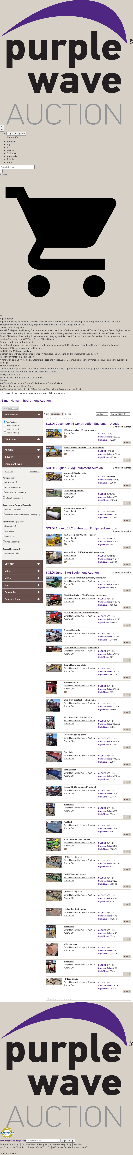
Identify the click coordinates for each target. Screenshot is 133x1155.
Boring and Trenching (108, 330)
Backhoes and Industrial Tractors (81, 330)
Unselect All (34, 471)
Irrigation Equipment (100, 321)
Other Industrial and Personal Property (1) (22, 515)
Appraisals (11, 156)
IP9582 (49, 979)
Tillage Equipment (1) (14, 498)
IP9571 (49, 787)
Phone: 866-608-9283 (39, 1147)
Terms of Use (28, 1144)
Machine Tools (7, 377)
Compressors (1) (12, 553)
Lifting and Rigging (86, 368)
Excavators (74, 333)
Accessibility (59, 1144)
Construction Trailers (21, 383)
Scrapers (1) (10, 536)
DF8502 (49, 578)
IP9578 (49, 770)
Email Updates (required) (13, 1140)
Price (105, 437)
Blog (69, 1144)
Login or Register (16, 133)
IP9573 (49, 944)
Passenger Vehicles (89, 360)
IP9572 (49, 822)
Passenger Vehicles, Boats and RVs (18, 356)
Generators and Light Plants (62, 368)
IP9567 (49, 735)
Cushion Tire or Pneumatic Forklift (17, 354)
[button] (66, 307)
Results (10, 150)
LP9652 (49, 508)
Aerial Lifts (5, 330)
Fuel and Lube (41, 368)
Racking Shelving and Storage (64, 354)
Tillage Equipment (75, 324)
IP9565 (49, 682)
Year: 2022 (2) (12, 433)
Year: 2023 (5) (12, 429)
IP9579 (49, 839)
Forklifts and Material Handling (15, 351)
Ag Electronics (7, 321)
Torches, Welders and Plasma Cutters (39, 371)
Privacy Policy (44, 1144)
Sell (8, 147)
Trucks (79, 389)
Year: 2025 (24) (13, 425)
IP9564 (49, 961)
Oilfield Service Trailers (43, 383)
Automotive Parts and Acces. (46, 360)
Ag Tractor (20, 321)
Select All (9, 471)
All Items (4, 174)
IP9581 (49, 909)
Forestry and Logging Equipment (16, 342)
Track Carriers (34, 339)
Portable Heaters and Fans (109, 368)
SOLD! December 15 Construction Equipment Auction (83, 423)
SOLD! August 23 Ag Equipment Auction (74, 468)
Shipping (10, 159)
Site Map (77, 1144)
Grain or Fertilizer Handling (49, 321)
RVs (118, 360)
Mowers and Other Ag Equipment (28, 324)
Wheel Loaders (48, 339)
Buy (8, 144)
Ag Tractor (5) (11, 482)
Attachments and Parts (53, 330)
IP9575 (49, 804)
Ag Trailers (5, 383)
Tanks (17, 371)
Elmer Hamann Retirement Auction (79, 581)
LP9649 (49, 552)
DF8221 (49, 430)
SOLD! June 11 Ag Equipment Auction (72, 572)
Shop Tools (20, 377)
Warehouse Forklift (88, 354)
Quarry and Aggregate (49, 336)
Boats (63, 360)
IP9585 (49, 874)
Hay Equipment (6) (13, 487)
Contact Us (12, 137)
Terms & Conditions (10, 1144)
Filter (10, 408)
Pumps (10, 371)
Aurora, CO (69, 433)
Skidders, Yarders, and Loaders (26, 348)
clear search (58, 393)
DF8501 (49, 613)
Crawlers (42, 333)
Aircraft (3, 360)
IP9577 (49, 752)
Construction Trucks (20, 389)
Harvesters (69, 321)
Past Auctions (11, 422)
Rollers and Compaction (73, 336)
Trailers (3, 380)
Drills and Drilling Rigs (58, 333)
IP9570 (49, 630)
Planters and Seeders (55, 324)
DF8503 (49, 595)
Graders (84, 333)
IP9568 (49, 700)
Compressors (6, 368)
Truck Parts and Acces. (64, 389)
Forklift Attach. (41, 354)
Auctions (10, 141)
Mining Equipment (97, 333)
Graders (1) (9, 531)
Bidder (103, 440)
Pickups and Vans (107, 360)
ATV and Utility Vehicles (19, 360)
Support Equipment (10, 365)
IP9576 (49, 927)
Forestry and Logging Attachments (49, 345)
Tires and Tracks (34, 377)
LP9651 (49, 535)
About (9, 162)
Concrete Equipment (20, 333)
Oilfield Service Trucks (41, 389)
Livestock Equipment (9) (15, 493)
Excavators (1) (11, 526)
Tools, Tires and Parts (11, 374)
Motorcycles (72, 360)
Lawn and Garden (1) (13, 509)
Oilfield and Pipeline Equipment (22, 336)
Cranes (34, 333)
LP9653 (49, 490)
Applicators (30, 321)
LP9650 (49, 473)
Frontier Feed (70, 476)
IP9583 (49, 857)
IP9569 (49, 717)
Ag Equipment (7, 318)
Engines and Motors (23, 368)
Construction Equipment (12, 327)
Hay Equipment (82, 321)
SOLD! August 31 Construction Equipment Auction (81, 528)
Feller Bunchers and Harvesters (16, 345)
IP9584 (49, 892)
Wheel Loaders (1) (12, 542)
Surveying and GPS (17, 339)
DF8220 (49, 448)
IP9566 (49, 647)
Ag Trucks (5, 389)
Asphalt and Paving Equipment (26, 330)
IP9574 (49, 665)
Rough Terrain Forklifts (96, 336)
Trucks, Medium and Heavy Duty (16, 386)
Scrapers (111, 336)
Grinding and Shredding (79, 345)
